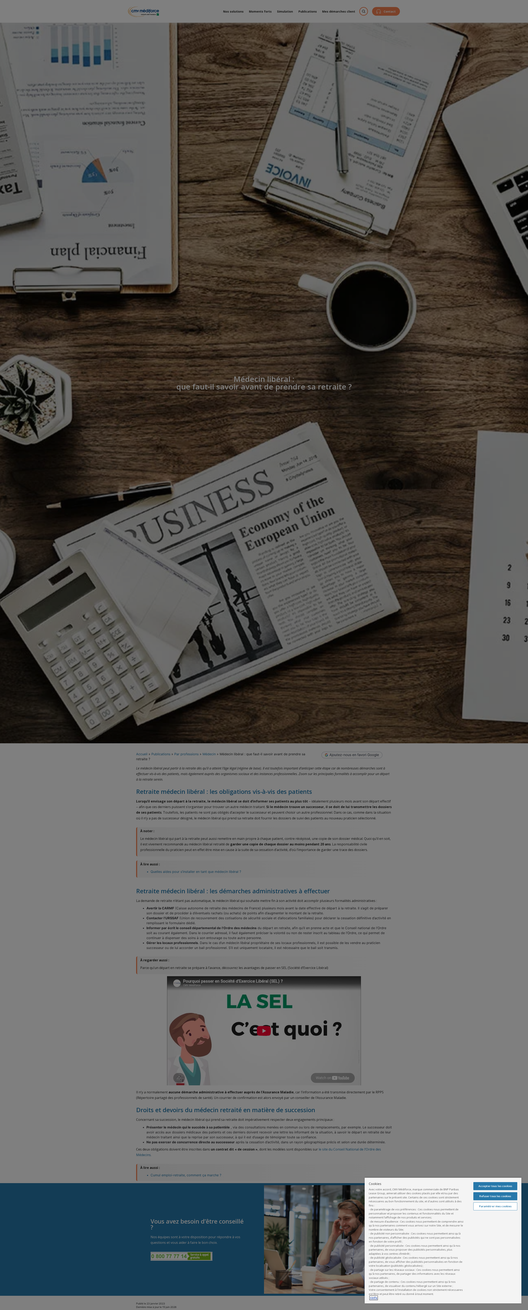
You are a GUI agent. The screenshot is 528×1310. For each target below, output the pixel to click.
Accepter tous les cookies (495, 1186)
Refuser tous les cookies (495, 1196)
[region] (443, 1240)
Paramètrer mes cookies (495, 1206)
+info (373, 1298)
